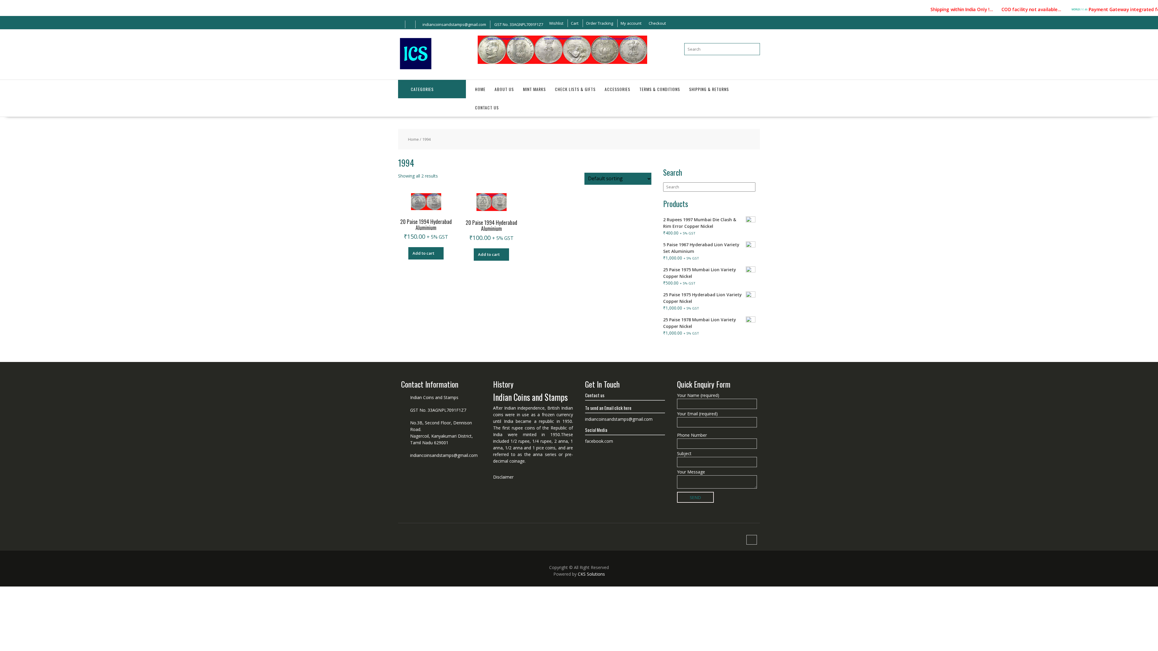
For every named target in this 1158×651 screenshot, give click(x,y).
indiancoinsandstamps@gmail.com (444, 455)
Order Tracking (599, 23)
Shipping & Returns (709, 89)
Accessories (617, 89)
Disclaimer (503, 477)
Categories (422, 89)
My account (631, 23)
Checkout (657, 23)
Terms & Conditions (659, 89)
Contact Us (487, 107)
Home (480, 89)
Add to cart (423, 253)
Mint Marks (534, 89)
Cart (574, 23)
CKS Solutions (591, 574)
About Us (504, 89)
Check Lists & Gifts (575, 89)
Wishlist (556, 23)
